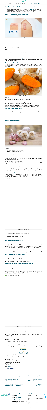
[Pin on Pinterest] (25, 353)
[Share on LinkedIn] (27, 353)
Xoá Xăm (14, 3)
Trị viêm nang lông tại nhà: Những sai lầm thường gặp (28, 380)
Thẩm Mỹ (29, 3)
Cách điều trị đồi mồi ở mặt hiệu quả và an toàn (9, 375)
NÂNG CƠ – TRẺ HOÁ (23, 3)
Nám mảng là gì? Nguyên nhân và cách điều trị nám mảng (37, 376)
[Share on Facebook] (20, 353)
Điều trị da (17, 3)
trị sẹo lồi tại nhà (31, 9)
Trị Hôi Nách (9, 3)
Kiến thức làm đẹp (34, 3)
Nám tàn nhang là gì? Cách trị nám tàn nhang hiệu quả (28, 375)
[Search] (38, 3)
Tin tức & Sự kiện (9, 366)
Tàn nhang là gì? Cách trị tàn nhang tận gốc (38, 385)
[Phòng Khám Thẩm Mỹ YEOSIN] (23, 1)
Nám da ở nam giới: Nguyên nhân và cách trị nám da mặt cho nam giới (9, 385)
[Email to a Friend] (23, 353)
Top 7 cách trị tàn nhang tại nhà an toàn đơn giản (19, 385)
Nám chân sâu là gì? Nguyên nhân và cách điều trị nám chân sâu (19, 376)
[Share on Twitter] (22, 353)
